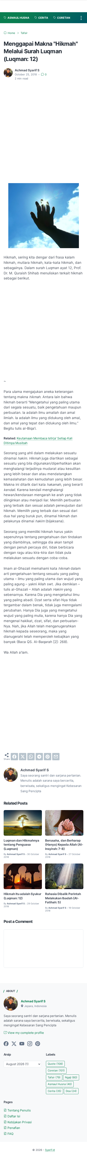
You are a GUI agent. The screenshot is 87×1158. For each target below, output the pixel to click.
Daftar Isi (13, 1116)
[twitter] (22, 756)
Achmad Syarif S (33, 1001)
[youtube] (21, 1044)
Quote (55, 1063)
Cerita (54, 1091)
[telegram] (39, 756)
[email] (55, 756)
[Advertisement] (43, 129)
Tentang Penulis (19, 1110)
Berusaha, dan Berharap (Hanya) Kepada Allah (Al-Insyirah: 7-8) (64, 845)
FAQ (10, 1134)
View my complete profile (25, 1033)
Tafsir (54, 1077)
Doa (71, 1091)
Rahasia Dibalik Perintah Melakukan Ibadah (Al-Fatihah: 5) (63, 898)
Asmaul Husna (60, 1084)
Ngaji (71, 1077)
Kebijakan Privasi (19, 1122)
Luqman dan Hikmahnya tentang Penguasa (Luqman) (21, 845)
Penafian (13, 1128)
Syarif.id (50, 1149)
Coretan (56, 1070)
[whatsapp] (31, 756)
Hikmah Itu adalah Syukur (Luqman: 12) (22, 896)
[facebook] (14, 756)
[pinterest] (47, 756)
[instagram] (29, 1044)
